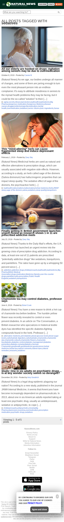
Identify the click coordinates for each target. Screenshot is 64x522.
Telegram (32, 457)
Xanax (56, 108)
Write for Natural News (32, 441)
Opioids (37, 274)
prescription (24, 276)
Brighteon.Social (32, 455)
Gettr (32, 461)
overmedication (13, 108)
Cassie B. (28, 75)
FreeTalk (32, 463)
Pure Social (32, 465)
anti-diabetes (26, 336)
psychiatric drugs (18, 412)
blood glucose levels (40, 336)
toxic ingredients (46, 108)
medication (32, 106)
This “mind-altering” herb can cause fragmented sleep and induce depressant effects (27, 151)
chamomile (42, 338)
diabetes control (18, 342)
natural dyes (37, 348)
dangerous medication (17, 104)
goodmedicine (27, 346)
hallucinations (18, 188)
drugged (11, 106)
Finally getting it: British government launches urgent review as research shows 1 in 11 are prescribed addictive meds (31, 233)
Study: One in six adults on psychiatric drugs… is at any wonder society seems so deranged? (31, 372)
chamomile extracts (13, 340)
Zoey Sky (29, 157)
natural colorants (25, 348)
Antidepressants (31, 270)
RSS (32, 474)
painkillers (11, 276)
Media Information (32, 443)
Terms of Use (32, 435)
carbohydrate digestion (16, 338)
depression (12, 410)
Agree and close (39, 509)
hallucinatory (29, 188)
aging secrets (9, 102)
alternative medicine (12, 336)
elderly (17, 106)
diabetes (7, 342)
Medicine (29, 274)
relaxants (13, 350)
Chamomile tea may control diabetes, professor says (31, 299)
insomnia (21, 410)
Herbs (51, 188)
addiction (7, 270)
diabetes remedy (17, 344)
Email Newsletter (32, 453)
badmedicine (44, 102)
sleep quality (41, 190)
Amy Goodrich (33, 377)
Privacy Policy (32, 433)
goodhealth (16, 346)
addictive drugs (18, 270)
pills (17, 276)
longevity (24, 106)
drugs (13, 274)
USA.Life (32, 472)
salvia (25, 190)
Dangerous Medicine (35, 104)
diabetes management (34, 342)
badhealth (35, 102)
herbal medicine (41, 188)
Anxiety (32, 408)
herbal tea (13, 348)
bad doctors (25, 102)
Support (32, 439)
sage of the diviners (14, 190)
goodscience (38, 346)
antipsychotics (23, 408)
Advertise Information (32, 445)
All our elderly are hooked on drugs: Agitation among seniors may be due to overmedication (30, 69)
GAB (32, 470)
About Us (32, 437)
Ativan (17, 102)
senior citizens (34, 108)
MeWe (32, 468)
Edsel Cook (26, 305)
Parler (32, 459)
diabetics (28, 344)
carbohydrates (31, 338)
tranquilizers (52, 190)
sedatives (24, 108)
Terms (3, 504)
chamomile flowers (28, 340)
